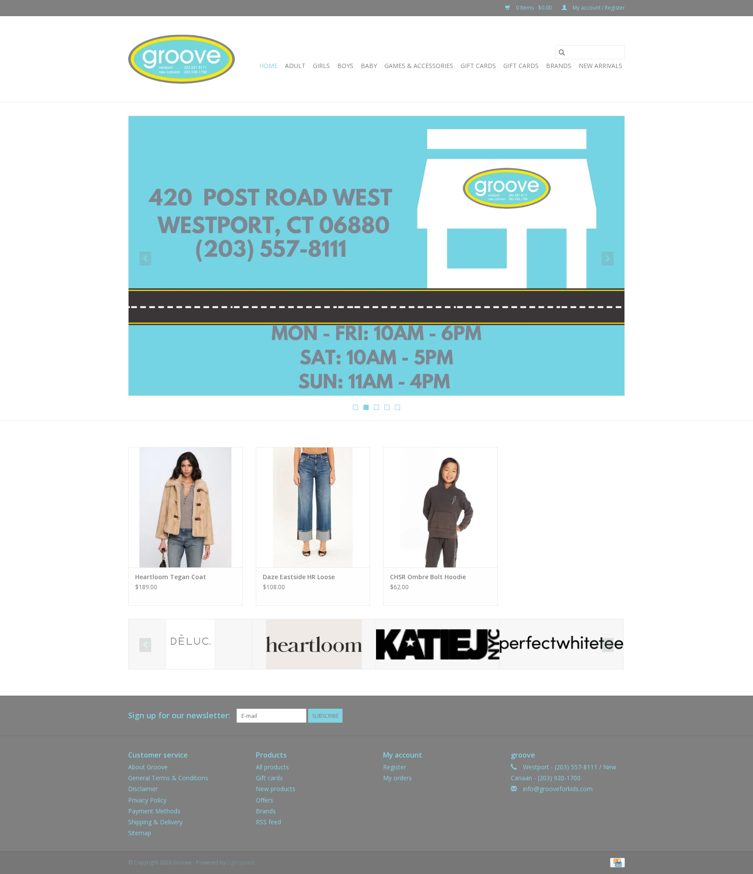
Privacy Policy (147, 800)
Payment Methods (154, 811)
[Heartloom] (314, 644)
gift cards (478, 65)
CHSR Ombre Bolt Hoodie (428, 577)
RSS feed (268, 822)
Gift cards (521, 65)
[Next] (608, 259)
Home (268, 65)
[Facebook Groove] (602, 716)
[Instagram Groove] (618, 716)
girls (321, 65)
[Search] (561, 52)
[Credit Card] (616, 862)
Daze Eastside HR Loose (299, 577)
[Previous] (145, 259)
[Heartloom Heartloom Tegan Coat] (185, 507)
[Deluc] (190, 644)
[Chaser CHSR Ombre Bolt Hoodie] (440, 507)
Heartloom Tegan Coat (170, 577)
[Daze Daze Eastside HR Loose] (313, 507)
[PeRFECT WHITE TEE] (561, 644)
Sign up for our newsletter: (179, 715)
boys (345, 65)
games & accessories (418, 65)
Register (394, 767)
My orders (397, 778)
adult (295, 65)
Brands (558, 65)
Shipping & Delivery (155, 822)
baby (369, 65)
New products (275, 789)
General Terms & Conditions (168, 778)
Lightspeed (240, 862)
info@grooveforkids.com (558, 789)
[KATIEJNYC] (437, 644)
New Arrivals (600, 65)
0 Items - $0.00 (534, 7)
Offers (264, 800)
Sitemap (139, 833)
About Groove (148, 767)
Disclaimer (143, 789)
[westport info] (376, 256)
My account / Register (598, 7)
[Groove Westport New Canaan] (181, 59)
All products (272, 767)
